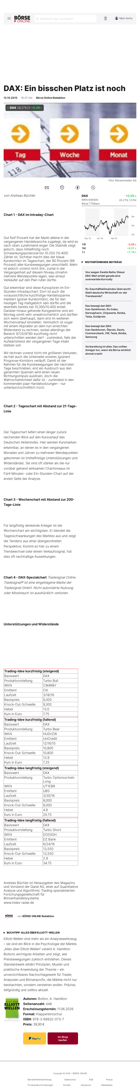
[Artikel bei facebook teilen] (77, 187)
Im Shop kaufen (63, 1038)
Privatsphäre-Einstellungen (40, 1085)
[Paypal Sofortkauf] (34, 1038)
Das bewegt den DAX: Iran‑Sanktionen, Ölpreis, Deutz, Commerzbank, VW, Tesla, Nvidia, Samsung (106, 331)
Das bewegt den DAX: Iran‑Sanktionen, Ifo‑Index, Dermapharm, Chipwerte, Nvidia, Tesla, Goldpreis (105, 311)
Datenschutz (70, 1079)
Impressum (86, 1085)
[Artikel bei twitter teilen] (93, 187)
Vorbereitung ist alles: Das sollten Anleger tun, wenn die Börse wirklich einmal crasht (108, 350)
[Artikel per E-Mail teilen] (47, 187)
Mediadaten (106, 1085)
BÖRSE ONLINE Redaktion (38, 916)
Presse (109, 1079)
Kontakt (67, 1085)
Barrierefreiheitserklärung (39, 1079)
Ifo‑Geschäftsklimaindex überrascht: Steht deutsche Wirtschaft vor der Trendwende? (108, 292)
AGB (91, 1079)
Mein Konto (126, 18)
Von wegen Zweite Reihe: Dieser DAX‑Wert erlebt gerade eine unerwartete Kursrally (105, 276)
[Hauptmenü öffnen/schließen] (9, 18)
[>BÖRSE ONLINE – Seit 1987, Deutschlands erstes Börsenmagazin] (22, 18)
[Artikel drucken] (62, 187)
